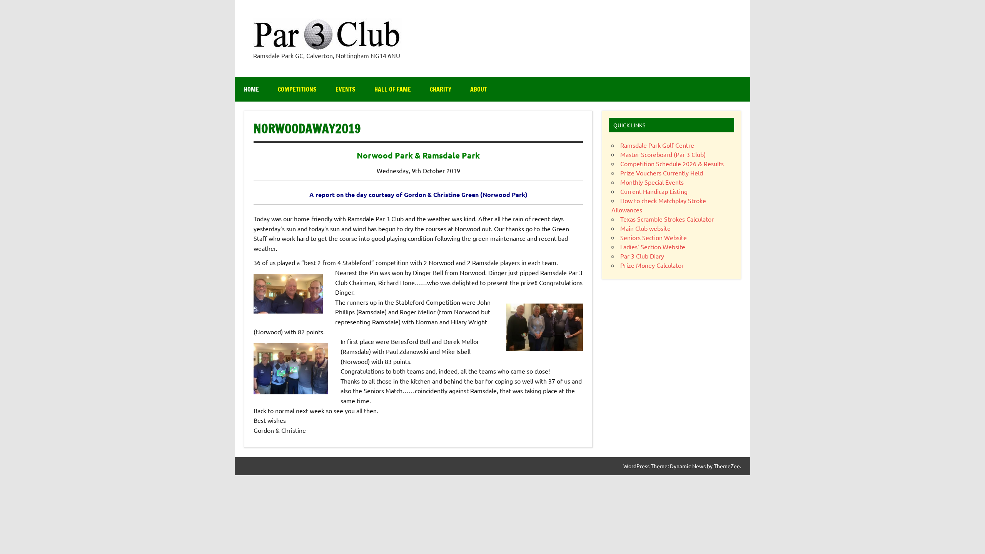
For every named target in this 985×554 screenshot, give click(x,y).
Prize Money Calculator (652, 265)
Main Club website (645, 228)
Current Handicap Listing (654, 191)
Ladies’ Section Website (652, 246)
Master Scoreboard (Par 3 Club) (663, 154)
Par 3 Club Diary (642, 256)
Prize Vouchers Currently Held (661, 173)
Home (251, 89)
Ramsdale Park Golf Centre (657, 145)
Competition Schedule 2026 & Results (672, 163)
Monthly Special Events (652, 182)
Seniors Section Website (653, 237)
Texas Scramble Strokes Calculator (667, 219)
